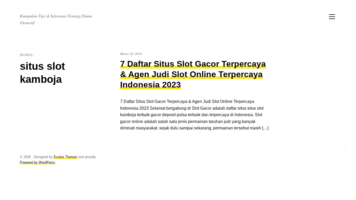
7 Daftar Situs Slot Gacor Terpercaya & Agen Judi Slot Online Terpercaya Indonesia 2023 (193, 74)
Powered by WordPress (37, 162)
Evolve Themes (65, 157)
